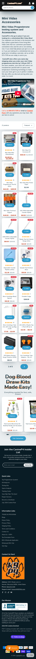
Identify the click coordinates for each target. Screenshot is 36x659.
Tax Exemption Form (8, 537)
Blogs (3, 517)
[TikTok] (8, 592)
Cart (33, 3)
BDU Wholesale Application (10, 540)
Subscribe (28, 465)
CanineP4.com (20, 655)
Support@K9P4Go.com (18, 589)
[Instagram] (5, 592)
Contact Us (5, 531)
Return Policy (6, 520)
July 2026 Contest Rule (9, 502)
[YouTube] (11, 592)
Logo (14, 3)
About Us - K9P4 (7, 534)
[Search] (32, 7)
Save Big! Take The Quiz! (9, 494)
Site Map (4, 546)
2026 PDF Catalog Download (10, 625)
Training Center (6, 491)
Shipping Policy (6, 526)
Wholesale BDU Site (8, 543)
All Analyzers (6, 482)
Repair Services (7, 497)
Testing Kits (5, 485)
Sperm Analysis (6, 488)
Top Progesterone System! (10, 479)
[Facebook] (3, 592)
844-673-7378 (11, 587)
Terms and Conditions (8, 529)
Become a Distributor (8, 500)
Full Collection (18, 438)
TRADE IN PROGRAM (9, 514)
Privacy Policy (6, 523)
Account (30, 3)
